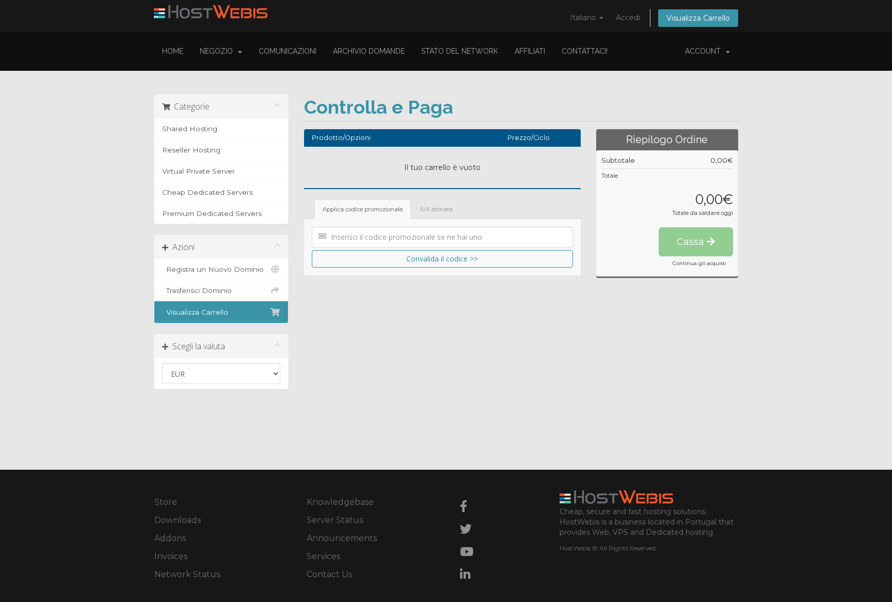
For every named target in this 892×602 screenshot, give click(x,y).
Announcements (342, 538)
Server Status (335, 520)
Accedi (628, 17)
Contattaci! (585, 51)
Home (172, 51)
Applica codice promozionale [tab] (363, 209)
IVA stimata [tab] (436, 209)
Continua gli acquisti (699, 263)
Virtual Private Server (198, 171)
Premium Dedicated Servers (212, 213)
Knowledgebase (340, 502)
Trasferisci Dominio (197, 290)
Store (165, 502)
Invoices (170, 556)
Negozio (218, 51)
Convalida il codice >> (442, 259)
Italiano (584, 17)
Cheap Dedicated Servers (207, 192)
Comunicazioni (287, 51)
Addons (170, 538)
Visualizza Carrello (698, 18)
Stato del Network (459, 51)
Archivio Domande (369, 51)
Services (323, 556)
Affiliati (530, 51)
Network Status (187, 574)
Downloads (177, 520)
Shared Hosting (189, 129)
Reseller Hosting (191, 150)
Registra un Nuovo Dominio (213, 269)
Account (705, 51)
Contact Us (329, 574)
